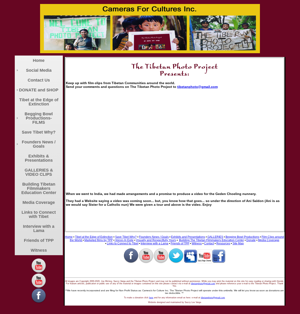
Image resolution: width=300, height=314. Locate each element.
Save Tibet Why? (39, 132)
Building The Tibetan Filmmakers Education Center (211, 240)
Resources (223, 243)
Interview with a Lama (38, 228)
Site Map (238, 243)
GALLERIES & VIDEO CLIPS (39, 172)
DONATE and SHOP (38, 90)
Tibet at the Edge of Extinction (38, 101)
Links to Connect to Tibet (122, 243)
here (151, 297)
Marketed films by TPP (98, 240)
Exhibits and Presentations (188, 237)
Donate (251, 240)
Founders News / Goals (39, 144)
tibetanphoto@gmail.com (197, 87)
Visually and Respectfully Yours (156, 240)
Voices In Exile (124, 240)
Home (39, 60)
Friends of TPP (39, 240)
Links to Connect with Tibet (39, 214)
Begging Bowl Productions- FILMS (39, 118)
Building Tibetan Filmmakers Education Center (38, 188)
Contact (209, 243)
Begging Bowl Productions (242, 237)
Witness (39, 250)
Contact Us (39, 80)
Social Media (39, 70)
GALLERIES (215, 237)
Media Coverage (38, 202)
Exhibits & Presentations (39, 158)
